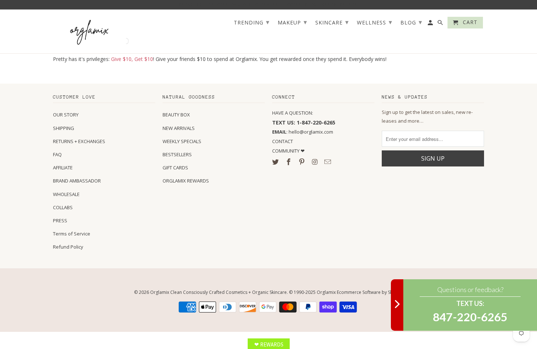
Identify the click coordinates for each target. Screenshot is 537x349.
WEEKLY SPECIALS (182, 141)
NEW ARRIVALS (179, 128)
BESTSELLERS (177, 154)
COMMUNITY (286, 150)
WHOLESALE (66, 194)
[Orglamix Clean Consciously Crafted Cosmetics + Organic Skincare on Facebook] (289, 161)
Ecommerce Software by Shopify (370, 292)
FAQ (57, 154)
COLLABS (63, 207)
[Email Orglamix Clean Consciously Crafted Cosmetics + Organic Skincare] (328, 161)
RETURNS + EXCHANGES (79, 141)
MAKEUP (292, 22)
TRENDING (252, 22)
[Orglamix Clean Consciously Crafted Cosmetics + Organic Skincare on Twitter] (276, 161)
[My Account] (431, 24)
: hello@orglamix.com (302, 132)
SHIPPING (63, 128)
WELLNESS (374, 22)
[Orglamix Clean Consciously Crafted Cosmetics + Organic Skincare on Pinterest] (302, 161)
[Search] (441, 24)
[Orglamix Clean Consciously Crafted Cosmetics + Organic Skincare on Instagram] (315, 161)
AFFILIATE (63, 167)
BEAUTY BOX (176, 114)
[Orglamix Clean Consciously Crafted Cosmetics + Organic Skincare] (89, 31)
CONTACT (282, 141)
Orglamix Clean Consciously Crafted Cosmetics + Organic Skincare (218, 292)
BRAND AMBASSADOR (77, 180)
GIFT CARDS (175, 167)
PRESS (60, 220)
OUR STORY (66, 114)
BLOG (411, 22)
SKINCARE (332, 22)
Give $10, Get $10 (132, 58)
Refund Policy (68, 246)
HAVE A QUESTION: (292, 113)
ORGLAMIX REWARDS (186, 180)
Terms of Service (71, 233)
